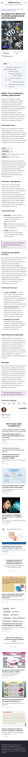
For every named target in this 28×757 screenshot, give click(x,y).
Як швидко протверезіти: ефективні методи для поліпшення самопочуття (14, 561)
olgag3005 (23, 408)
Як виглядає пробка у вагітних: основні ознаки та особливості (12, 547)
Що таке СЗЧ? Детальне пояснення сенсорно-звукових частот (14, 639)
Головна (3, 9)
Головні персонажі (17, 75)
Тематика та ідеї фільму (15, 73)
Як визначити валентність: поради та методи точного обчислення (13, 486)
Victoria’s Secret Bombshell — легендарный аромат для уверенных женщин (11, 456)
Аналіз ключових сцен (18, 82)
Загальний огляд (13, 71)
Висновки (11, 86)
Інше (5, 46)
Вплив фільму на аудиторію (16, 84)
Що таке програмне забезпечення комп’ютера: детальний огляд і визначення (13, 595)
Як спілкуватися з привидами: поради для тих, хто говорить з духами (12, 516)
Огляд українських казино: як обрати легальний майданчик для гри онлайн (13, 435)
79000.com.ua (14, 2)
